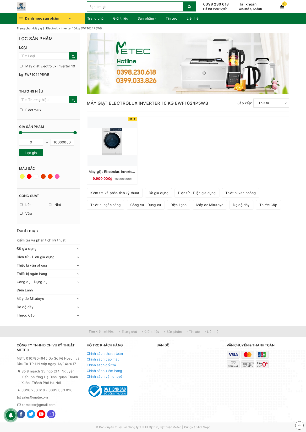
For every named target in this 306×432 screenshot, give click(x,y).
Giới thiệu (120, 18)
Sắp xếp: (244, 103)
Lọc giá (31, 153)
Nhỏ (57, 204)
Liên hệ (192, 18)
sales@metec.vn (35, 397)
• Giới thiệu (150, 332)
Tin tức (171, 18)
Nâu (43, 178)
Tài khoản (248, 4)
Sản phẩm (146, 18)
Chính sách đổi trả (101, 365)
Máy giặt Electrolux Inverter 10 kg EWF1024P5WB (47, 70)
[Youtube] (41, 414)
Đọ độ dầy (25, 307)
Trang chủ (95, 18)
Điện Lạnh (25, 290)
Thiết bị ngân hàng (32, 274)
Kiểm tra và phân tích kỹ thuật (41, 240)
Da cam (50, 178)
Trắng (36, 178)
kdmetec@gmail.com (38, 405)
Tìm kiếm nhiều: (101, 331)
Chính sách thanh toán (105, 353)
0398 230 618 (216, 4)
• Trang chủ (128, 332)
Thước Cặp (26, 315)
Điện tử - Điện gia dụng (36, 257)
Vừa (28, 213)
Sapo (206, 427)
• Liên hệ (211, 332)
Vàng (22, 178)
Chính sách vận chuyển (105, 376)
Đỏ (29, 178)
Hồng (57, 178)
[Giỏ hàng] (282, 6)
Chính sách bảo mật (103, 359)
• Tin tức (193, 332)
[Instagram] (51, 414)
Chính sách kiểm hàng (104, 371)
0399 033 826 (60, 390)
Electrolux (32, 110)
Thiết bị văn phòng (32, 265)
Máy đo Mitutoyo (30, 298)
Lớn (27, 204)
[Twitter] (31, 414)
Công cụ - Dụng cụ (32, 282)
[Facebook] (21, 414)
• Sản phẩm (173, 332)
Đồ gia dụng (27, 248)
